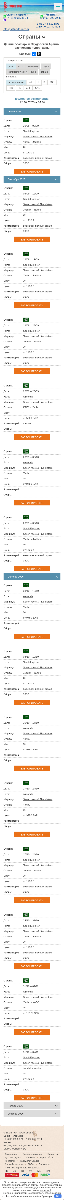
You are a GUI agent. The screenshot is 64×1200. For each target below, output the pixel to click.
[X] (39, 54)
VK (14, 1171)
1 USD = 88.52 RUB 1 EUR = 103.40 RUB (48, 25)
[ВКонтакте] (34, 54)
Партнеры (44, 1164)
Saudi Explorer (31, 131)
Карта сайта (46, 1157)
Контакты (10, 1161)
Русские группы (13, 1157)
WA (39, 1171)
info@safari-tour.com (16, 29)
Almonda (28, 396)
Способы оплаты (14, 1164)
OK (58, 1196)
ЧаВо (31, 1164)
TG (22, 1171)
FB (6, 1171)
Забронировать (32, 171)
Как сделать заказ (29, 1161)
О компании (11, 1154)
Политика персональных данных (22, 1167)
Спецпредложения (32, 1154)
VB (30, 1171)
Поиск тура (53, 1154)
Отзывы (30, 1157)
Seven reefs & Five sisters (37, 136)
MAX (48, 1171)
